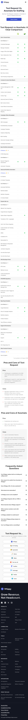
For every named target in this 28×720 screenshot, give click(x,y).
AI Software (3, 631)
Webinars (17, 661)
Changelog (17, 669)
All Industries (3, 649)
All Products (3, 609)
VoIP (16, 622)
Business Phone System (20, 629)
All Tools (2, 638)
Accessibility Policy (5, 712)
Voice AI (2, 622)
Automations (17, 611)
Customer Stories (4, 664)
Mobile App (3, 619)
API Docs (3, 672)
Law (2, 652)
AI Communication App (20, 697)
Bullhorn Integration (19, 684)
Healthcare (17, 654)
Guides (16, 664)
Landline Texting (4, 629)
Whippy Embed (18, 619)
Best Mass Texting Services (7, 694)
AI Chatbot (17, 614)
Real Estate (3, 654)
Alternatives (3, 669)
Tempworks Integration (20, 681)
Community (3, 666)
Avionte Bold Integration (6, 684)
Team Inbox (17, 609)
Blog (2, 661)
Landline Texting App (19, 694)
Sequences (3, 614)
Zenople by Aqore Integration (5, 687)
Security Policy (4, 705)
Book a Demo (14, 19)
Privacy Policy (4, 714)
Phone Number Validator (6, 642)
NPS (16, 617)
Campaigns (3, 611)
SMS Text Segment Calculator (19, 639)
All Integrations (18, 666)
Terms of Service (4, 710)
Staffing (16, 649)
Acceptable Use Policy (6, 707)
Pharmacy (17, 652)
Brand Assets (4, 674)
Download (17, 672)
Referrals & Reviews (5, 617)
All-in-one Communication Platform (6, 698)
